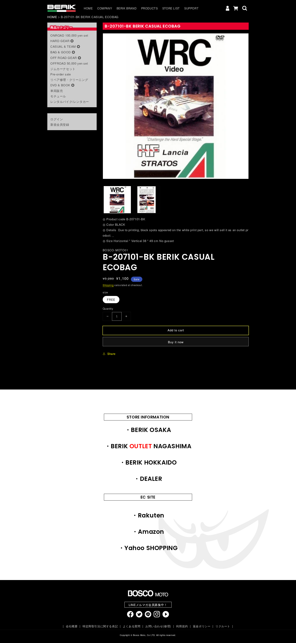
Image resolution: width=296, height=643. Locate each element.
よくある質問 (131, 626)
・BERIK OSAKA (148, 430)
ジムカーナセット (63, 69)
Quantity (108, 308)
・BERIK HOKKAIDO (148, 462)
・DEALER (148, 478)
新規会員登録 (59, 124)
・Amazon (148, 531)
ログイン (56, 119)
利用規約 (182, 626)
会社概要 (72, 626)
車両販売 (56, 91)
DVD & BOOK (60, 85)
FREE (111, 300)
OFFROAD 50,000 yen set (69, 63)
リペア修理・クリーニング (69, 79)
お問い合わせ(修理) (158, 626)
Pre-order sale (60, 74)
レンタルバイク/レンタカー (69, 101)
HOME (52, 17)
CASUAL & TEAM (63, 46)
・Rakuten (148, 515)
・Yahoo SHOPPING (148, 548)
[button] (245, 8)
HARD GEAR (59, 41)
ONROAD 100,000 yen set (69, 35)
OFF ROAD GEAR (63, 58)
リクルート (222, 626)
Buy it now (176, 342)
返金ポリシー (201, 626)
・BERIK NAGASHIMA (148, 446)
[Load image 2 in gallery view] (146, 199)
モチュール (58, 96)
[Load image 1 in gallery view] (117, 199)
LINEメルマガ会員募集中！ (148, 605)
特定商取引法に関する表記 (100, 626)
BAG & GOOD (60, 52)
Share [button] (111, 354)
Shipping (108, 285)
